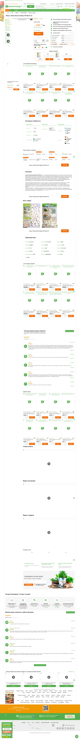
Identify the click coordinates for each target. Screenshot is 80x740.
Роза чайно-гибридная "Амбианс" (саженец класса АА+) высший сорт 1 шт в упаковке (55, 285)
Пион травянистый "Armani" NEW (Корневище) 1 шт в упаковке (29, 285)
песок (67, 141)
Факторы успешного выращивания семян (65, 564)
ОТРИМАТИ (7, 732)
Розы (24, 10)
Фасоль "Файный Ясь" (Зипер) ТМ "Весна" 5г (54, 440)
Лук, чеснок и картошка (16, 10)
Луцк (24, 692)
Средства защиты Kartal (24, 702)
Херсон (56, 690)
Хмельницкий (53, 692)
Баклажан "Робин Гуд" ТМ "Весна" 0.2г (41, 285)
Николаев (28, 692)
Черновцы (26, 696)
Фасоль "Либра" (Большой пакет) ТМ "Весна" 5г (28, 440)
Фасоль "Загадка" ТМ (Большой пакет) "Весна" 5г (68, 413)
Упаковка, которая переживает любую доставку (62, 30)
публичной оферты (45, 190)
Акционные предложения (11, 3)
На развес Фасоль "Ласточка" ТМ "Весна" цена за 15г (67, 440)
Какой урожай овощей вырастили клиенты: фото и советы (48, 564)
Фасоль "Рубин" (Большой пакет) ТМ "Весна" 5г (42, 413)
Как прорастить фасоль (29, 563)
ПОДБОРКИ (7, 10)
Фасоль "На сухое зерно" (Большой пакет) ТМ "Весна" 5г (55, 413)
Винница (65, 690)
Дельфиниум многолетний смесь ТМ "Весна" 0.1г (28, 85)
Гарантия (32, 700)
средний (34, 131)
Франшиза (52, 3)
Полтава (39, 692)
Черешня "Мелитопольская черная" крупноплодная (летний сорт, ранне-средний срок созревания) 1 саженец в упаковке (42, 312)
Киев (26, 690)
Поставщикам (54, 702)
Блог (18, 700)
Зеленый (36, 135)
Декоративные (51, 10)
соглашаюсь (38, 584)
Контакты (27, 700)
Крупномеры (60, 10)
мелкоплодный (48, 254)
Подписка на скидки (59, 700)
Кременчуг (38, 696)
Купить (38, 33)
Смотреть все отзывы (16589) (40, 665)
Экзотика (42, 10)
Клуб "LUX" (52, 700)
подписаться (29, 584)
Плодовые (35, 10)
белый (35, 128)
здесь (25, 334)
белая (62, 241)
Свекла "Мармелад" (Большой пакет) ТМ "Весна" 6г (41, 85)
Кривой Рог (70, 690)
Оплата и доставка (59, 3)
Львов (60, 690)
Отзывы (46, 700)
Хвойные (56, 10)
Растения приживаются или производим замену (62, 24)
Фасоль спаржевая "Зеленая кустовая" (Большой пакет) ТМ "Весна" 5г (28, 413)
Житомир (65, 692)
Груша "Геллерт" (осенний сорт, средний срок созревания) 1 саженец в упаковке (29, 312)
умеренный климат (68, 133)
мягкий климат (68, 128)
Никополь (34, 692)
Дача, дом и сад (73, 10)
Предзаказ (47, 702)
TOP (12, 10)
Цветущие (46, 10)
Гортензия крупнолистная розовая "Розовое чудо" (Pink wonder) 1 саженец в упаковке (67, 285)
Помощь (32, 702)
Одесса (35, 690)
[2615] (48, 551)
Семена (21, 10)
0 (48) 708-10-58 (22, 717)
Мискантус (45, 8)
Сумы (48, 692)
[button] (67, 44)
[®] (13, 7)
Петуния (41, 8)
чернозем (68, 143)
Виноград (27, 10)
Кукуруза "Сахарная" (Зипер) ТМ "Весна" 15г (55, 85)
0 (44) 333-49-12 (22, 716)
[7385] (65, 551)
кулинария (36, 140)
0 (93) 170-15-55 (28, 716)
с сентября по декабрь (51, 128)
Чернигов (59, 692)
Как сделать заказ (54, 722)
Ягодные (38, 10)
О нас (22, 700)
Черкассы (51, 690)
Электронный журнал (45, 722)
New (10, 10)
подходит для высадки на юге (68, 130)
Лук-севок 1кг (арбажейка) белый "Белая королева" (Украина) (41, 112)
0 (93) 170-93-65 (30, 3)
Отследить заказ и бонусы (69, 3)
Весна (28, 257)
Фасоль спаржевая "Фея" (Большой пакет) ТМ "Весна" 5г (29, 112)
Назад (8, 12)
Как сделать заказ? (40, 702)
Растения (64, 10)
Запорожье (45, 690)
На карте (57, 716)
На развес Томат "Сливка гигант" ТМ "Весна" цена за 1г (68, 312)
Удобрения (69, 10)
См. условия (45, 607)
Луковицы (31, 10)
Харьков (31, 690)
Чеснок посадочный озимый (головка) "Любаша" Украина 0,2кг (54, 112)
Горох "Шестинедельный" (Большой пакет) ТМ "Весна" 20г (68, 112)
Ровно (43, 692)
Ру (61, 6)
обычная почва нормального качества (68, 139)
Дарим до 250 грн (68, 700)
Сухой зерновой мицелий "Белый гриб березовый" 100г (67, 85)
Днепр (40, 690)
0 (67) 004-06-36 (28, 717)
